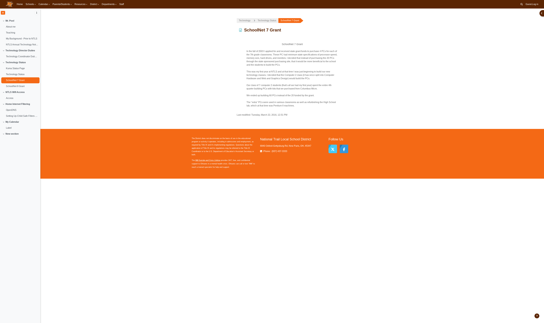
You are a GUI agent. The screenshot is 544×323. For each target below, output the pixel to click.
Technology (244, 20)
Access (9, 98)
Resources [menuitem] (80, 4)
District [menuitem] (93, 4)
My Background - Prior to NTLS (21, 38)
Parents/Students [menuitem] (61, 4)
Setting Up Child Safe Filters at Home (22, 116)
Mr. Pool (10, 21)
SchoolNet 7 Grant (15, 80)
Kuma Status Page (15, 68)
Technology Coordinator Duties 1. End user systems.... (22, 56)
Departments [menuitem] (108, 4)
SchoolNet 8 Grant (15, 86)
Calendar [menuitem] (43, 4)
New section (12, 134)
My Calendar (12, 122)
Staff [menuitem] (121, 4)
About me (11, 27)
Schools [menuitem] (30, 4)
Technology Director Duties (20, 50)
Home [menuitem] (20, 4)
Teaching (10, 32)
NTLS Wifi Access (15, 92)
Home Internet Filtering (18, 104)
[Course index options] (36, 12)
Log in (535, 4)
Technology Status (16, 62)
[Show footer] (536, 315)
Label (9, 128)
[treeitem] (20, 33)
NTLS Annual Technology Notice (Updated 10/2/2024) (22, 44)
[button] (521, 4)
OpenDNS (11, 110)
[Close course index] (3, 13)
